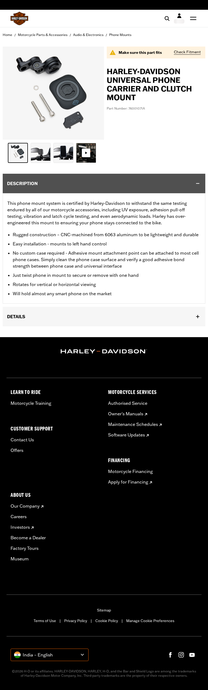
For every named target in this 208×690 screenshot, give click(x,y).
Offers (17, 450)
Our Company (25, 506)
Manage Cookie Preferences (150, 621)
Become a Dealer (28, 537)
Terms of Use (45, 621)
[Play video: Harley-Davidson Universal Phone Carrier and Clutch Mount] (86, 153)
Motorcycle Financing (130, 471)
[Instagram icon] (181, 655)
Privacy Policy (75, 621)
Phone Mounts (120, 35)
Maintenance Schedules (133, 424)
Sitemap (104, 610)
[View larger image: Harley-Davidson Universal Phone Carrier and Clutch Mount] (53, 92)
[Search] (167, 18)
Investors (20, 527)
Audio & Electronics (88, 35)
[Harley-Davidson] (104, 351)
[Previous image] (13, 93)
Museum (20, 558)
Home (7, 35)
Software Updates (126, 435)
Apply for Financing (128, 482)
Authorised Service (127, 403)
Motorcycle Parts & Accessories (42, 35)
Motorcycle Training (31, 403)
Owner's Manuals (125, 413)
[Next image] (93, 93)
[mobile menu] (192, 18)
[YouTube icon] (192, 655)
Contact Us (22, 439)
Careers (19, 516)
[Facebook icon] (170, 655)
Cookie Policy (106, 621)
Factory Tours (24, 548)
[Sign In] (179, 18)
